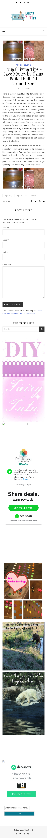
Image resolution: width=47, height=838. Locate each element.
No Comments (24, 88)
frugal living (23, 65)
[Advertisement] (21, 545)
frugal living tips (21, 196)
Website (6, 252)
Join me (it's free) (23, 507)
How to (33, 196)
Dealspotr (27, 485)
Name (6, 227)
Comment (7, 264)
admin (8, 201)
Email (6, 240)
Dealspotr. (14, 520)
